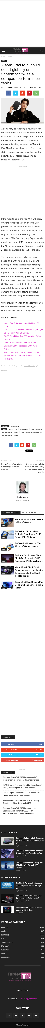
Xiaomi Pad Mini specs (10, 435)
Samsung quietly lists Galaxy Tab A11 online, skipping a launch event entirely (34, 468)
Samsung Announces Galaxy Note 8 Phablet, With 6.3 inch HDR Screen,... (29, 865)
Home (3, 57)
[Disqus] (22, 633)
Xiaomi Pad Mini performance (31, 432)
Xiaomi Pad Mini (36, 429)
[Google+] (15, 1015)
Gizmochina (15, 426)
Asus (3, 953)
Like (40, 744)
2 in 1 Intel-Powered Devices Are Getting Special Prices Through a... (29, 885)
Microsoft (5, 946)
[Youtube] (36, 1015)
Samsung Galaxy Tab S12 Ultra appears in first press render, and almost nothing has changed (21, 778)
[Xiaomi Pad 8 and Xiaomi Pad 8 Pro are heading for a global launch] (7, 585)
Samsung (5, 935)
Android (4, 927)
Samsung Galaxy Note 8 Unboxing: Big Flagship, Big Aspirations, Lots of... (30, 840)
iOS (2, 938)
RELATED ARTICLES (11, 513)
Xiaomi (4, 61)
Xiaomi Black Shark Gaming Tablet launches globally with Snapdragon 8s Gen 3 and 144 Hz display (22, 355)
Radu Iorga (8, 87)
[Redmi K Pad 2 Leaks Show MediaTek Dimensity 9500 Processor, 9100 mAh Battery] (7, 558)
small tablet (24, 429)
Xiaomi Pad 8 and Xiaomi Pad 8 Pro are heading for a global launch (29, 585)
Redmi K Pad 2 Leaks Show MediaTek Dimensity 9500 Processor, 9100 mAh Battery (20, 345)
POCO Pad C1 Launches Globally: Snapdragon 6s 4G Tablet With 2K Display (28, 534)
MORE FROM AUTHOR (31, 513)
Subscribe (38, 760)
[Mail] (22, 1015)
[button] (41, 50)
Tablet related (6, 942)
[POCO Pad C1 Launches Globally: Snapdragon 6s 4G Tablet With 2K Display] (7, 534)
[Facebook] (9, 1015)
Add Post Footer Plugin (30, 366)
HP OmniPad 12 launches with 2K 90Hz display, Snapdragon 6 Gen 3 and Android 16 (21, 802)
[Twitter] (29, 1015)
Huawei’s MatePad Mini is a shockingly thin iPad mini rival (11, 466)
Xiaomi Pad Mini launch (10, 432)
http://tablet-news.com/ (22, 500)
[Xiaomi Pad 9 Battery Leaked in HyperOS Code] (7, 522)
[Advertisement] (22, 23)
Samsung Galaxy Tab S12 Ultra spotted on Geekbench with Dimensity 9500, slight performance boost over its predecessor (19, 810)
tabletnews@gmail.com (27, 999)
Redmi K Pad (13, 429)
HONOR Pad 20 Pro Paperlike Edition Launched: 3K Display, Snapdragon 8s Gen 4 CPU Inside (22, 786)
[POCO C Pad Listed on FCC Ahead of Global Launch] (7, 546)
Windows (5, 950)
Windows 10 (6, 957)
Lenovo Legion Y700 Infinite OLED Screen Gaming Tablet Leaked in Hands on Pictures (22, 794)
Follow (39, 750)
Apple (3, 931)
